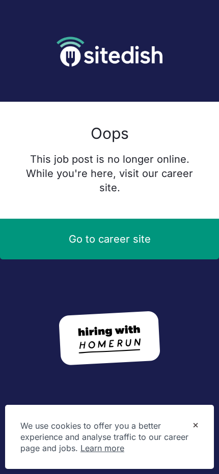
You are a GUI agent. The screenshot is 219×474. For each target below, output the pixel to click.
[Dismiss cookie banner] (196, 426)
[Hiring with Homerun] (109, 338)
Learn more (102, 448)
